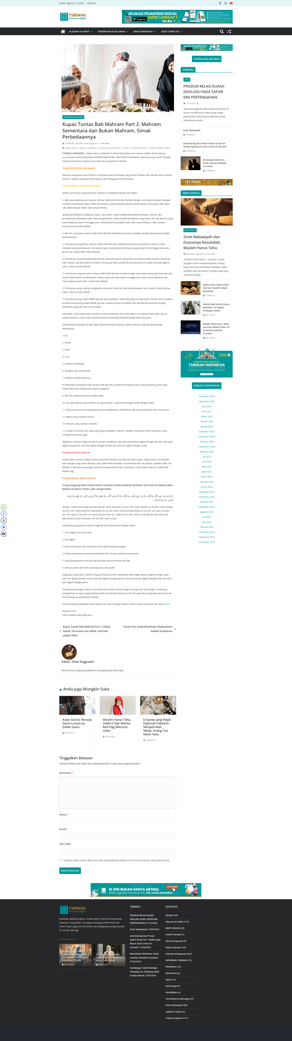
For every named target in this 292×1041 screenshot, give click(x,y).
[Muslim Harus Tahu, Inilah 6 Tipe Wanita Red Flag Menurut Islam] (118, 698)
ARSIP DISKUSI (190, 230)
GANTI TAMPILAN (170, 31)
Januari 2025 (207, 426)
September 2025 (207, 401)
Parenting (171, 986)
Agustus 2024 (206, 451)
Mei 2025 (206, 411)
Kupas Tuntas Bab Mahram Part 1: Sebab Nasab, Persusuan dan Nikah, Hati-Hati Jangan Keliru (86, 631)
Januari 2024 (207, 486)
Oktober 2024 (207, 441)
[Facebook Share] (4, 514)
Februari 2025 (207, 421)
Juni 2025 (206, 406)
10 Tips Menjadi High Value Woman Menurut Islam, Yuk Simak (109, 957)
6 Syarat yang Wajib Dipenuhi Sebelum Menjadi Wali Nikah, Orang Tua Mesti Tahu (157, 727)
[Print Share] (4, 534)
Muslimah (171, 973)
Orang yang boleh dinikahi (109, 148)
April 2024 (207, 471)
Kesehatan (171, 966)
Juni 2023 (206, 521)
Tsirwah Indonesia (138, 148)
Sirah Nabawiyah (143, 31)
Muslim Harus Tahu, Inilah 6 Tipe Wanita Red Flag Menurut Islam (117, 725)
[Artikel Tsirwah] (63, 31)
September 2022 (207, 537)
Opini (187, 80)
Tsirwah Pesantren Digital (159, 148)
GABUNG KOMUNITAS (207, 385)
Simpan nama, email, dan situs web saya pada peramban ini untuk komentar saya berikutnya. (116, 860)
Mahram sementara (88, 148)
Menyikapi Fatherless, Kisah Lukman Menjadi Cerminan (214, 163)
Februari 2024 (207, 481)
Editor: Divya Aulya (207, 254)
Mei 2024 (206, 466)
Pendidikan (171, 992)
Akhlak (169, 915)
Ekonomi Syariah (174, 941)
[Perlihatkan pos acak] (229, 31)
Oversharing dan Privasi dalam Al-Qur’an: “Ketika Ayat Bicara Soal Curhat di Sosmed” (205, 145)
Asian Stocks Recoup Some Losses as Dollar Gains (77, 723)
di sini (166, 604)
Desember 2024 (207, 431)
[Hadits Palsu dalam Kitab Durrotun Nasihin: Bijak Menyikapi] (190, 290)
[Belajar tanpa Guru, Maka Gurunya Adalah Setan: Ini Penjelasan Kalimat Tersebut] (190, 330)
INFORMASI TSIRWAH (176, 960)
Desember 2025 (207, 396)
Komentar (66, 773)
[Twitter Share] (4, 520)
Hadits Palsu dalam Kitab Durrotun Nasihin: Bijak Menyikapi (216, 288)
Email (63, 829)
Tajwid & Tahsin (174, 1011)
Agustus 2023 (206, 511)
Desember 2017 (207, 542)
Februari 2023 (207, 527)
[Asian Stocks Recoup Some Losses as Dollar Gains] (77, 698)
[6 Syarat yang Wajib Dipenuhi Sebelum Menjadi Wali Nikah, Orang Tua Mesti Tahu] (158, 698)
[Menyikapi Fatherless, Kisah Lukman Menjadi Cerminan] (190, 165)
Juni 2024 (206, 461)
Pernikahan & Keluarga (111, 31)
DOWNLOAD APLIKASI (207, 59)
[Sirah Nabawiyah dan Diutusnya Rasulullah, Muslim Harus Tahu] (207, 212)
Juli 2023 (207, 516)
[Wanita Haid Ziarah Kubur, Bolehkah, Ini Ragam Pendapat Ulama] (190, 310)
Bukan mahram (71, 148)
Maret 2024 (206, 476)
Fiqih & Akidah (173, 947)
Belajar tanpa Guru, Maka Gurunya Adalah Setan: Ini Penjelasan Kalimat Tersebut (216, 328)
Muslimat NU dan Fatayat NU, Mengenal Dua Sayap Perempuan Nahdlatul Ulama (75, 956)
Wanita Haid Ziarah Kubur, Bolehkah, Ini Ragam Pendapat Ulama (216, 307)
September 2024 (207, 446)
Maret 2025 (206, 416)
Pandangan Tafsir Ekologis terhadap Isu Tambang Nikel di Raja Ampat (144, 971)
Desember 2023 (207, 491)
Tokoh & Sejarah (174, 1018)
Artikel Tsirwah (173, 934)
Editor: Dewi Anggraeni (88, 143)
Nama (63, 814)
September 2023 (207, 506)
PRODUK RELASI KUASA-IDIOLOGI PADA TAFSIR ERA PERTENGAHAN (204, 92)
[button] (91, 31)
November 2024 (207, 436)
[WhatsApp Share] (4, 507)
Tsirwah (125, 148)
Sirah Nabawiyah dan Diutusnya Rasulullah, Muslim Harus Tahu (202, 242)
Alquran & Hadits (79, 31)
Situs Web (65, 844)
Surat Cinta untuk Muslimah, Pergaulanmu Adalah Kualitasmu (147, 629)
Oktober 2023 (207, 501)
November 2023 (207, 496)
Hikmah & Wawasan (176, 953)
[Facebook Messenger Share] (4, 527)
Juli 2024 (207, 456)
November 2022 (207, 532)
